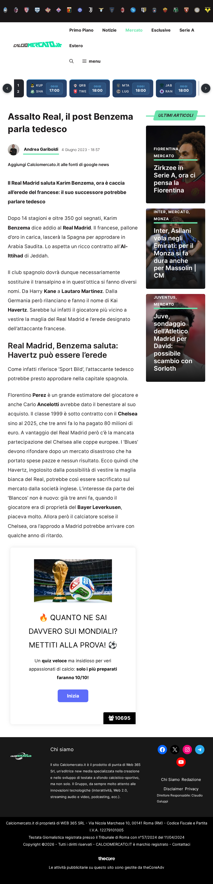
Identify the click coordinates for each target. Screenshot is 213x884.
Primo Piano (81, 30)
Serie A (186, 30)
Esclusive (161, 30)
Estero (76, 45)
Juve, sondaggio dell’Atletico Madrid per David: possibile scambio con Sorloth (173, 342)
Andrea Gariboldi (41, 149)
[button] (71, 61)
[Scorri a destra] (205, 88)
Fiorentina (166, 149)
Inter (160, 212)
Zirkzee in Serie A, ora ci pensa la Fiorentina (174, 179)
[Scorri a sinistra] (7, 88)
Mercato (134, 30)
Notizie (109, 30)
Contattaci (181, 844)
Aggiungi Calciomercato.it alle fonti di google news (58, 164)
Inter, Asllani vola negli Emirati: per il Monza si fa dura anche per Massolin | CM (175, 253)
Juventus (165, 297)
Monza (161, 219)
